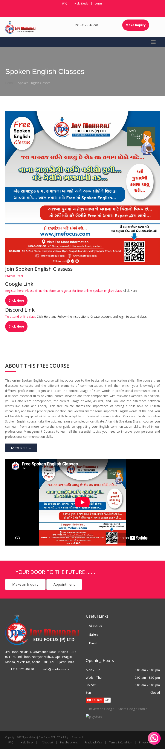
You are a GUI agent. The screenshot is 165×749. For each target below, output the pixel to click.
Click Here (130, 291)
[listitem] (94, 716)
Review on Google (101, 709)
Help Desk (81, 3)
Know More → (21, 448)
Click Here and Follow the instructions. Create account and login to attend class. (92, 316)
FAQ (64, 3)
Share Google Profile (132, 709)
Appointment (64, 584)
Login (98, 3)
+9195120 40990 (86, 25)
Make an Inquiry (25, 584)
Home (9, 83)
